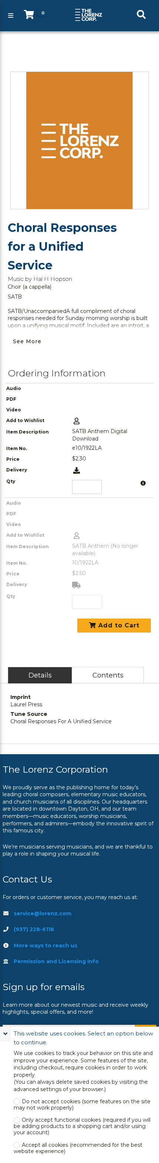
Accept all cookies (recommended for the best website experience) (78, 1148)
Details (40, 675)
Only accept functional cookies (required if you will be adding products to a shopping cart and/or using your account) (82, 1126)
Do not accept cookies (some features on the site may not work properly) (82, 1104)
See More (27, 341)
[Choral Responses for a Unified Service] (79, 140)
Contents (108, 675)
